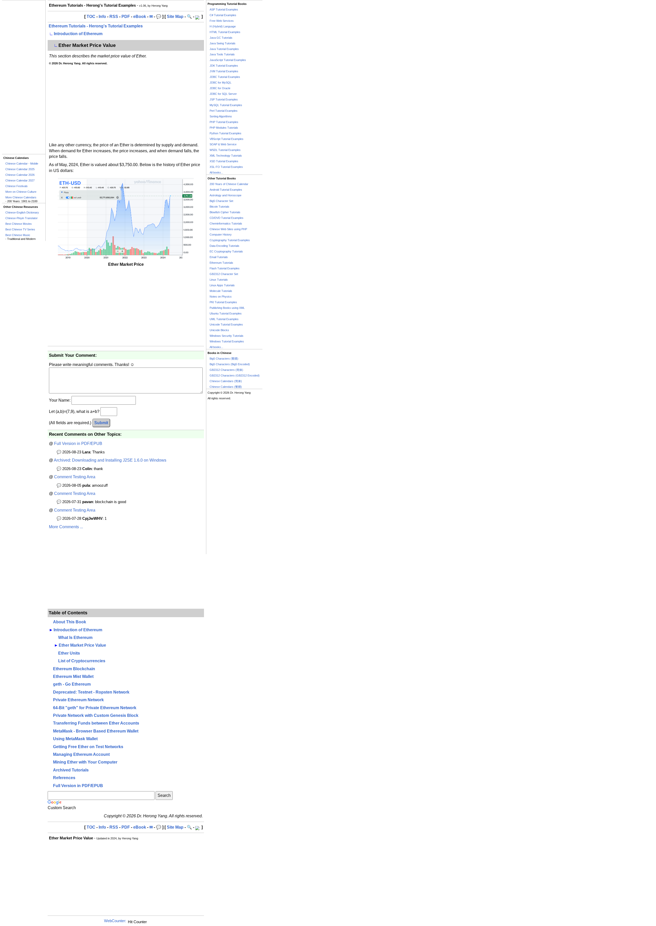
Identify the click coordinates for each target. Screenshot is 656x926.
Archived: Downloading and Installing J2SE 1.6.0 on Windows (110, 460)
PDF (125, 16)
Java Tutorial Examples (224, 48)
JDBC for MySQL (220, 82)
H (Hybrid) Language (223, 26)
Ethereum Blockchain (74, 669)
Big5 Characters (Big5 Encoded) (230, 364)
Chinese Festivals (16, 186)
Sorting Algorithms (221, 116)
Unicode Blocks (219, 330)
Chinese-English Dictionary (22, 212)
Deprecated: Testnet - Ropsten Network (91, 692)
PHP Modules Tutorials (224, 127)
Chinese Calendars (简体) (226, 381)
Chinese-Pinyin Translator (21, 218)
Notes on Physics (221, 296)
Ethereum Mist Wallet (73, 676)
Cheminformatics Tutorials (226, 223)
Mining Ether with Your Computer (85, 762)
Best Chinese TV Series (20, 229)
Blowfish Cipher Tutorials (225, 212)
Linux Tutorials (219, 279)
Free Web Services (222, 20)
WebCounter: (115, 921)
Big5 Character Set (221, 200)
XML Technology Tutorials (226, 155)
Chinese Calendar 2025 (20, 169)
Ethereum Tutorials (221, 262)
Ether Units (69, 653)
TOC (91, 16)
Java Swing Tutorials (222, 43)
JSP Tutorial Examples (224, 99)
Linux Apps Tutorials (222, 285)
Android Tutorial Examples (226, 189)
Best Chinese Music (17, 235)
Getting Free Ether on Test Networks (88, 747)
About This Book (69, 622)
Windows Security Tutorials (226, 335)
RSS (113, 16)
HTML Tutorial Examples (225, 32)
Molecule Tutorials (221, 290)
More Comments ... (66, 527)
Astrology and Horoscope (225, 195)
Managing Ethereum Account (81, 754)
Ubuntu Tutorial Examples (226, 313)
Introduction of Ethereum (78, 34)
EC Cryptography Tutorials (226, 251)
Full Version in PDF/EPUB (78, 443)
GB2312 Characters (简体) (226, 369)
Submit (101, 423)
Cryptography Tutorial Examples (230, 240)
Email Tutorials (219, 257)
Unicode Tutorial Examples (226, 324)
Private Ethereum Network (78, 700)
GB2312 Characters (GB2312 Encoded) (235, 375)
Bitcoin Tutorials (219, 206)
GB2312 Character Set (224, 274)
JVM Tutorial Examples (224, 71)
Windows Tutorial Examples (227, 341)
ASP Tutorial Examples (224, 9)
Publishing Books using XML (227, 307)
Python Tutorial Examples (225, 133)
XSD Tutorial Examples (224, 161)
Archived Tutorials (71, 770)
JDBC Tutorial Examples (225, 76)
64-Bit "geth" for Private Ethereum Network (94, 708)
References (64, 778)
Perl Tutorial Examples (224, 110)
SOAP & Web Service (223, 144)
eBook (139, 16)
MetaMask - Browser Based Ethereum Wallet (95, 731)
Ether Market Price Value (82, 645)
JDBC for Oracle (220, 88)
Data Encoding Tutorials (224, 245)
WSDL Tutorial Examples (225, 149)
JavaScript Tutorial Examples (228, 60)
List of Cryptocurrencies (81, 661)
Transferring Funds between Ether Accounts (96, 723)
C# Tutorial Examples (223, 15)
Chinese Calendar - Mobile (21, 163)
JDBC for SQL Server (223, 93)
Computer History (221, 234)
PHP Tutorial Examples (224, 122)
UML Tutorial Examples (224, 319)
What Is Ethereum (75, 637)
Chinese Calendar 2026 (20, 174)
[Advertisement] (23, 77)
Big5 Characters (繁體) (224, 358)
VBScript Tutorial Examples (226, 138)
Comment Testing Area (74, 477)
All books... (216, 172)
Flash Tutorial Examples (225, 268)
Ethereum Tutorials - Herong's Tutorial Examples (96, 26)
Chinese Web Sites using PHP (228, 229)
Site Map (175, 16)
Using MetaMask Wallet (75, 739)
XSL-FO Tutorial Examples (226, 166)
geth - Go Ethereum (72, 684)
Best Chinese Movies (18, 223)
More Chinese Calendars (20, 197)
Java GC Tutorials (221, 37)
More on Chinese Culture (20, 191)
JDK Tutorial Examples (224, 65)
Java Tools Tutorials (222, 54)
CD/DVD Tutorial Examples (226, 217)
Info (102, 16)
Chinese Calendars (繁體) (226, 386)
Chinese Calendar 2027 (20, 180)
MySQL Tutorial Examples (226, 105)
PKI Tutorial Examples (223, 302)
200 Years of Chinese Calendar (229, 184)
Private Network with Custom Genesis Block (95, 715)
